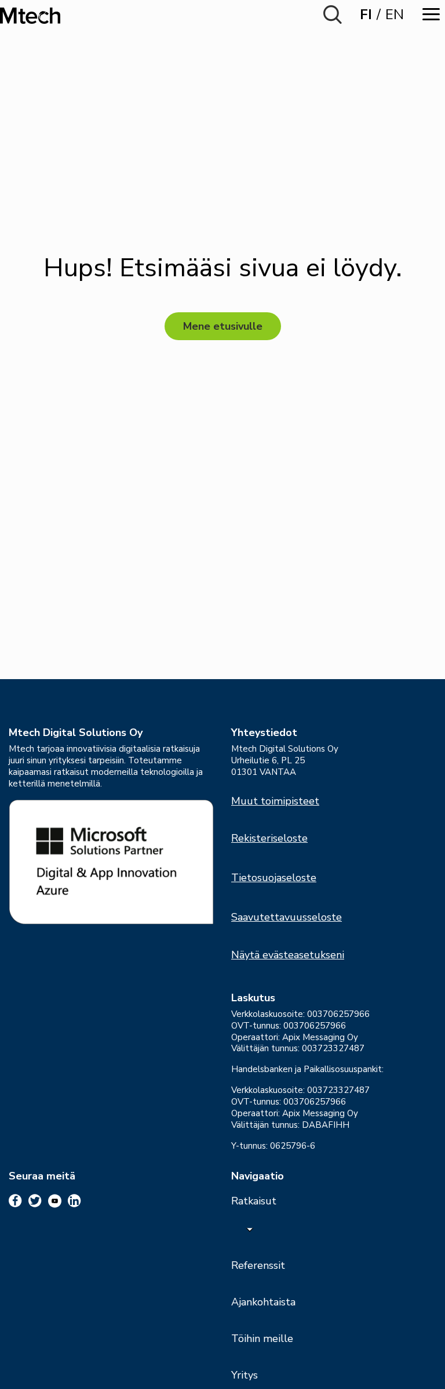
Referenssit (258, 1265)
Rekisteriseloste (269, 838)
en (394, 14)
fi (366, 14)
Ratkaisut (253, 1201)
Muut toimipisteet (275, 801)
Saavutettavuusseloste (286, 917)
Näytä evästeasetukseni (287, 955)
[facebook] (15, 1201)
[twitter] (35, 1201)
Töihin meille (262, 1338)
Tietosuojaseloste (273, 878)
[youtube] (54, 1201)
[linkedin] (74, 1201)
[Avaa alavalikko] (250, 1229)
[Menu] (431, 14)
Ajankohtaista (263, 1302)
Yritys (244, 1375)
